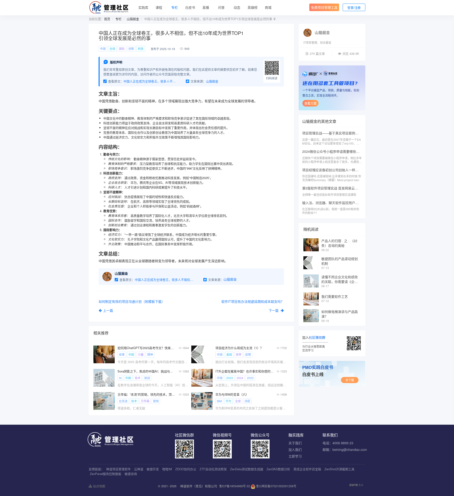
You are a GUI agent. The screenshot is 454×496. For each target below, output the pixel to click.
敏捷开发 (153, 469)
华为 (228, 401)
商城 (268, 7)
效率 (238, 354)
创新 (131, 49)
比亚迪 (123, 401)
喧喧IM (167, 469)
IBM (219, 401)
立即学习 (295, 456)
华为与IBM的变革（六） (232, 394)
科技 (141, 49)
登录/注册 (354, 7)
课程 (159, 7)
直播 (205, 7)
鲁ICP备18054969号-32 (234, 486)
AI (120, 378)
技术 (137, 378)
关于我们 (295, 442)
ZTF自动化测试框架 (213, 469)
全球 (112, 49)
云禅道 (138, 469)
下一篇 (274, 310)
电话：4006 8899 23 (338, 442)
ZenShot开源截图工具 (339, 469)
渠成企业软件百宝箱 (307, 469)
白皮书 (190, 7)
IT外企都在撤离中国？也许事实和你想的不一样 (244, 371)
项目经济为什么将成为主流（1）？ (239, 348)
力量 (141, 354)
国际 (122, 49)
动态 (237, 7)
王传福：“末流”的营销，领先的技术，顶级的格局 (147, 394)
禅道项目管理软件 (118, 469)
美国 (229, 354)
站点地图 (98, 486)
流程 (247, 401)
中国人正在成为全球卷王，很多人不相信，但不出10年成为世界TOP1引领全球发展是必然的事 (150, 81)
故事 (122, 354)
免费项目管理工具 (324, 7)
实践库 (143, 7)
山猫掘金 (133, 19)
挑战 (147, 378)
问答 (221, 7)
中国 (103, 49)
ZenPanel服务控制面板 (105, 473)
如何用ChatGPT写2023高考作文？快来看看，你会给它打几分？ (147, 348)
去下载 (349, 380)
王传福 (145, 401)
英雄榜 (253, 7)
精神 (150, 354)
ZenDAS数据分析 (278, 469)
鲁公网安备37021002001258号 (275, 486)
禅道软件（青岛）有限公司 (198, 486)
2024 (240, 378)
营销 (156, 401)
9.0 (356, 485)
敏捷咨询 (131, 473)
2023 (229, 378)
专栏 (174, 7)
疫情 (248, 354)
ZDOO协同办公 (185, 469)
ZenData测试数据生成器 (246, 469)
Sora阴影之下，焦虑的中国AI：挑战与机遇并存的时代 (147, 371)
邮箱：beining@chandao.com (345, 449)
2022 (250, 378)
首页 (107, 19)
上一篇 (108, 310)
